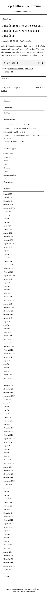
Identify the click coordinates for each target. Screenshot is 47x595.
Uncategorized (8, 182)
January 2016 (8, 467)
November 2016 (8, 431)
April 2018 (7, 371)
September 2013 (9, 566)
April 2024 (7, 226)
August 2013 (7, 569)
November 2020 (8, 268)
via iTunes (6, 113)
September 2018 (9, 353)
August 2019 (7, 318)
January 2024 (8, 233)
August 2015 (7, 484)
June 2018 (6, 364)
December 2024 (8, 201)
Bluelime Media (30, 591)
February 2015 (8, 506)
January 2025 (8, 197)
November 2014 (8, 516)
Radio (5, 171)
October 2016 (8, 435)
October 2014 (8, 520)
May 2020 (6, 289)
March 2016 (7, 460)
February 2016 (8, 463)
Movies (5, 161)
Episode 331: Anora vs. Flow (13, 141)
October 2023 (8, 240)
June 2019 (6, 325)
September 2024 (9, 208)
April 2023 (7, 258)
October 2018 (8, 350)
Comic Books (8, 153)
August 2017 (7, 399)
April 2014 (7, 541)
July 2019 (6, 321)
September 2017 (9, 396)
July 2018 (6, 360)
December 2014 (8, 513)
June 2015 (6, 491)
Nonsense (6, 168)
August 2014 (7, 527)
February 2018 (8, 378)
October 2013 (8, 562)
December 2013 (8, 555)
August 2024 (7, 212)
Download (29, 68)
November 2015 (8, 474)
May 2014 (6, 538)
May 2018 (6, 367)
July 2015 (6, 488)
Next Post (41, 87)
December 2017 (8, 385)
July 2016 (6, 445)
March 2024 (7, 229)
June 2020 (6, 286)
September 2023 (9, 243)
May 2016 (6, 452)
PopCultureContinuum (28, 41)
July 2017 (6, 403)
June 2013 (6, 577)
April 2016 (7, 456)
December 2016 (8, 428)
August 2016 (7, 442)
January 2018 (8, 382)
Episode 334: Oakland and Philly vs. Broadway (19, 128)
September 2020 (9, 275)
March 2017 (7, 417)
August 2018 (7, 357)
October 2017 (8, 392)
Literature (6, 157)
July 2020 (6, 282)
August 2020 (7, 279)
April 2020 (7, 293)
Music (5, 164)
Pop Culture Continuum (23, 6)
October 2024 (8, 204)
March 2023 (7, 261)
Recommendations (9, 175)
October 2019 (8, 314)
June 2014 (6, 534)
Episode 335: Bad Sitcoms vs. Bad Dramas (18, 125)
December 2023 (8, 236)
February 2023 (8, 265)
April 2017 (7, 414)
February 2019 (8, 339)
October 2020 (8, 272)
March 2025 (7, 194)
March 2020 (7, 297)
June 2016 (6, 449)
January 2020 (8, 304)
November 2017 (8, 389)
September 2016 (9, 438)
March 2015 (7, 502)
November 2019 (8, 311)
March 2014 (7, 545)
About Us (7, 19)
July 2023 (6, 251)
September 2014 (9, 523)
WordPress (36, 589)
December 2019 (8, 307)
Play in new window (16, 68)
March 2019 (7, 336)
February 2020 (8, 300)
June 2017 (6, 406)
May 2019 (6, 328)
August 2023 (7, 247)
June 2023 (6, 254)
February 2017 (8, 421)
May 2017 (6, 410)
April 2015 (7, 499)
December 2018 (8, 346)
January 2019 (8, 343)
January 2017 (8, 424)
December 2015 (8, 470)
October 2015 (8, 477)
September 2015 (9, 481)
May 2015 (6, 495)
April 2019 (7, 332)
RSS (11, 71)
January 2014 (8, 552)
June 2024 (6, 219)
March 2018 (7, 374)
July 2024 (6, 215)
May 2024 (6, 222)
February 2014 (8, 548)
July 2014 (6, 531)
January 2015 (8, 509)
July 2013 (6, 573)
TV (8, 78)
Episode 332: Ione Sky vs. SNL (14, 132)
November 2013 (8, 559)
